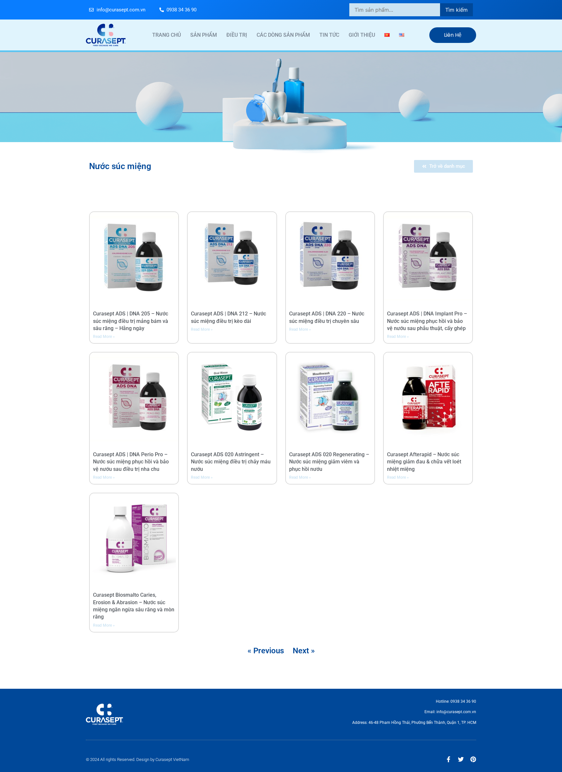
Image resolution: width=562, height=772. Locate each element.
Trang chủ (166, 35)
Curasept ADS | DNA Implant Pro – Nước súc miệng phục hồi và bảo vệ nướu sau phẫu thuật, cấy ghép (427, 321)
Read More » (104, 336)
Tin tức (329, 35)
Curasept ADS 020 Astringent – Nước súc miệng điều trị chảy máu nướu (231, 461)
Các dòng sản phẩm (283, 35)
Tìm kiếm (456, 10)
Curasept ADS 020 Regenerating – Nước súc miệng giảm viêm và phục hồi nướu (329, 461)
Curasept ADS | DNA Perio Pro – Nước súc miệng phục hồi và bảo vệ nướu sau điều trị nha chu (131, 461)
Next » (304, 650)
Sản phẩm (203, 35)
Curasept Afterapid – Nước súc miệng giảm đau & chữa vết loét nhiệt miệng (424, 461)
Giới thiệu (362, 35)
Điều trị (236, 35)
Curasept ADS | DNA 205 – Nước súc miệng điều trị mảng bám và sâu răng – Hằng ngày (130, 321)
